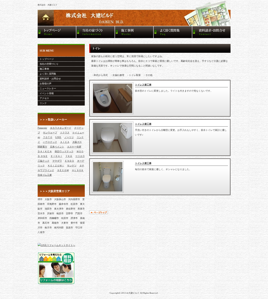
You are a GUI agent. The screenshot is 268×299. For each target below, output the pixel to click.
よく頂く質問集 (48, 73)
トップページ (47, 59)
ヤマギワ (57, 161)
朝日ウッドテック (64, 151)
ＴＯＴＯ (47, 137)
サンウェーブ (50, 132)
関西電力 (42, 146)
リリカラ (80, 156)
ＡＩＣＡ (64, 142)
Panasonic (42, 128)
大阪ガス (77, 142)
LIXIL (58, 137)
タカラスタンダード (60, 128)
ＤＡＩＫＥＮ (45, 151)
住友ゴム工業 (45, 175)
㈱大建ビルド (132, 293)
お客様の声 (45, 83)
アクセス (44, 98)
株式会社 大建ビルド (47, 5)
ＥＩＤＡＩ (56, 156)
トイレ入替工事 (143, 84)
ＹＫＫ (68, 156)
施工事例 (44, 68)
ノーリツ (69, 137)
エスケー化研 (74, 146)
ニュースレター (48, 88)
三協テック (43, 161)
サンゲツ (72, 165)
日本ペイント (57, 146)
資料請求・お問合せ (50, 78)
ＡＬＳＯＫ (78, 170)
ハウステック (50, 142)
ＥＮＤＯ (69, 161)
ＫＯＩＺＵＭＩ (56, 165)
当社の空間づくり (49, 64)
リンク (43, 103)
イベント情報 (47, 93)
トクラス (64, 132)
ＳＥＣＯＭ (63, 170)
